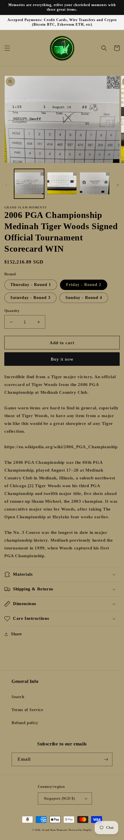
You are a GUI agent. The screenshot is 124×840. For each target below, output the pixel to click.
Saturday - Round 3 (30, 297)
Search (18, 697)
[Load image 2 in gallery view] (62, 184)
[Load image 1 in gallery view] (29, 184)
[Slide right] (117, 185)
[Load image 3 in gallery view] (95, 184)
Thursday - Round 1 (30, 284)
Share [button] (16, 634)
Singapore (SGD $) (59, 798)
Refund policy (25, 723)
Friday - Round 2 (83, 284)
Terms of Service (27, 710)
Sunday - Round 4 (83, 297)
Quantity (12, 310)
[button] (7, 48)
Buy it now (62, 359)
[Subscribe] (105, 759)
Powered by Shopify (80, 830)
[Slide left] (6, 185)
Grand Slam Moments (54, 830)
